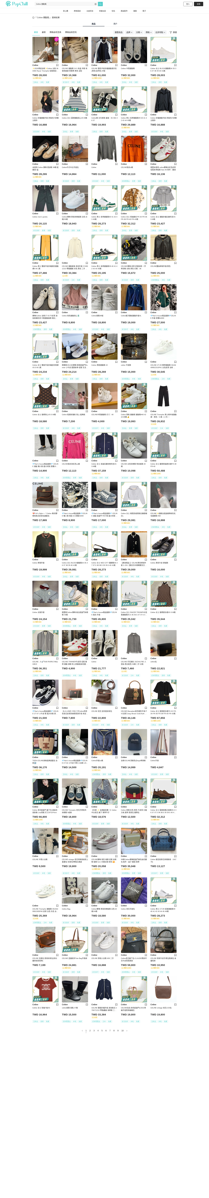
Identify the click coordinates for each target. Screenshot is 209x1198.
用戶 (115, 24)
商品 (94, 24)
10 (122, 1031)
